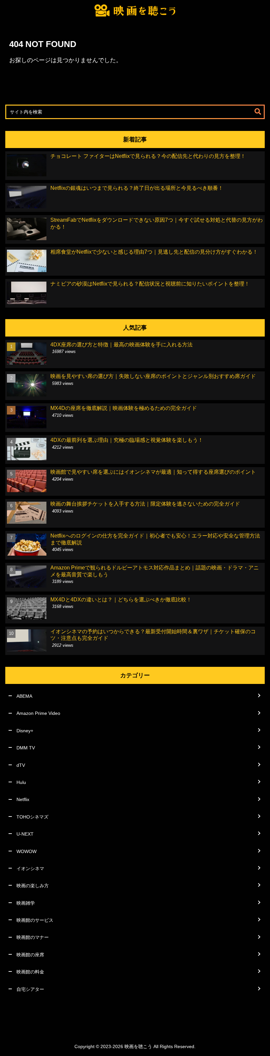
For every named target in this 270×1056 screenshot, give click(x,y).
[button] (258, 111)
